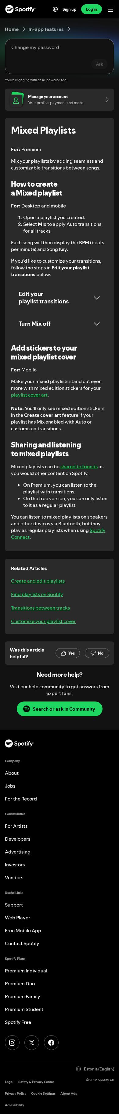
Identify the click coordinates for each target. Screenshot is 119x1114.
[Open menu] (110, 9)
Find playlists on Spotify (37, 594)
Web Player (17, 917)
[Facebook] (51, 1042)
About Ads (68, 1093)
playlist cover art (29, 394)
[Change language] (55, 9)
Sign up (69, 9)
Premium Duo (20, 983)
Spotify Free (18, 1022)
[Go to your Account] (105, 99)
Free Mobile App (23, 930)
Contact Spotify (22, 943)
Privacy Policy (15, 1093)
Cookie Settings (43, 1093)
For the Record (21, 798)
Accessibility (14, 1105)
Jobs (10, 785)
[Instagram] (12, 1042)
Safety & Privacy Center (36, 1082)
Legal (9, 1082)
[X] (31, 1042)
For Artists (16, 826)
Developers (17, 838)
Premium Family (22, 996)
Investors (15, 864)
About (12, 773)
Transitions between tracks (40, 607)
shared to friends (79, 466)
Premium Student (24, 1009)
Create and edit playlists (38, 580)
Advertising (18, 851)
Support (14, 904)
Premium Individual (26, 970)
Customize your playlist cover (43, 621)
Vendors (14, 877)
